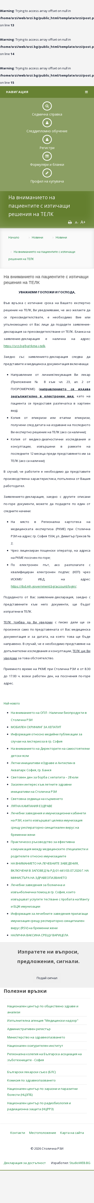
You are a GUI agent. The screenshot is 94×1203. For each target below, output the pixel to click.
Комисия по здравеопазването (31, 1080)
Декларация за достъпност (25, 1163)
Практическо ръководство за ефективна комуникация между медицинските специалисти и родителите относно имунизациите (49, 849)
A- (77, 222)
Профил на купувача (47, 181)
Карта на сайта (72, 1133)
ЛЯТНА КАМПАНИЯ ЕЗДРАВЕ (31, 806)
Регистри (47, 147)
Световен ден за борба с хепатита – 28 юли (44, 777)
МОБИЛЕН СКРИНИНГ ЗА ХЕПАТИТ (36, 727)
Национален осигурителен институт (35, 1045)
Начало (13, 237)
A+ (83, 222)
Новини (37, 237)
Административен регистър (29, 1029)
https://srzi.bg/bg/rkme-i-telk (24, 346)
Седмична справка (47, 114)
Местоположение (42, 1133)
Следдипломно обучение (47, 131)
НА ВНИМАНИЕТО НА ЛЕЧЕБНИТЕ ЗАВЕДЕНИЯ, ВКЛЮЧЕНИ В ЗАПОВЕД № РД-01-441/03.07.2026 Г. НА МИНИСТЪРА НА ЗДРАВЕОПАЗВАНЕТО (50, 870)
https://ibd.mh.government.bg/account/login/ (43, 586)
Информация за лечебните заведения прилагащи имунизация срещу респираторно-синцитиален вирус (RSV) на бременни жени (49, 920)
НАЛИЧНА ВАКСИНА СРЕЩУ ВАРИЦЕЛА (39, 935)
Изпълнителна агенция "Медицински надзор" (42, 1020)
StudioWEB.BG (79, 1163)
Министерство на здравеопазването (36, 1037)
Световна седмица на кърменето (37, 799)
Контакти (17, 1133)
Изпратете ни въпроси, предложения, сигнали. (48, 956)
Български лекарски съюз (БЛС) (31, 1072)
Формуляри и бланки (47, 164)
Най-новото (12, 703)
